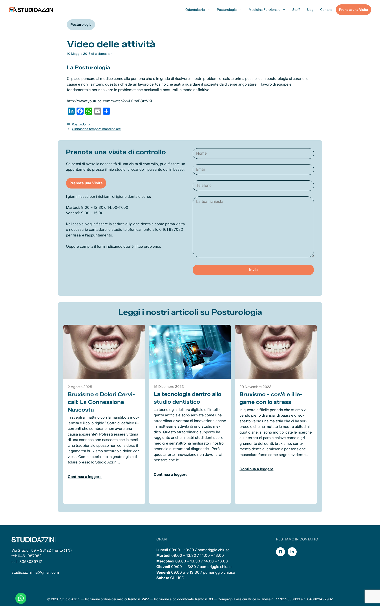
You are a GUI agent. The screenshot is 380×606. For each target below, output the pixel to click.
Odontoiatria (195, 10)
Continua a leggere (85, 476)
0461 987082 (171, 229)
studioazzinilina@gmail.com (35, 572)
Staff (296, 10)
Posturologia (227, 10)
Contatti (326, 10)
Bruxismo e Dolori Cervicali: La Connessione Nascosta (101, 402)
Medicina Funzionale (264, 10)
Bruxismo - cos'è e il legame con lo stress (271, 398)
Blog (310, 10)
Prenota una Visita (353, 10)
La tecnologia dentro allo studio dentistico (187, 398)
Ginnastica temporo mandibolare (96, 129)
